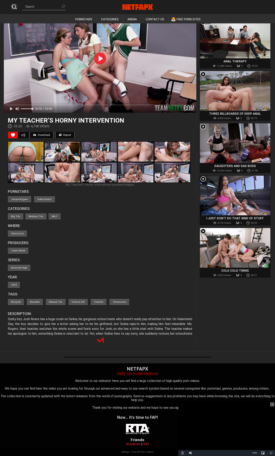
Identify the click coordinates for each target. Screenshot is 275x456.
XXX (146, 444)
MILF (54, 216)
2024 (14, 284)
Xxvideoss (133, 444)
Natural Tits (55, 301)
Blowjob (16, 301)
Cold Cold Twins (235, 270)
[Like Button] (13, 135)
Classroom (17, 233)
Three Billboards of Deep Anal (235, 114)
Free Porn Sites (189, 19)
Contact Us (155, 19)
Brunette (35, 301)
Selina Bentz (44, 199)
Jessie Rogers (19, 199)
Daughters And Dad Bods (235, 166)
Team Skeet (18, 250)
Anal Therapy (235, 61)
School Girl (78, 301)
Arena (132, 19)
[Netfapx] (138, 7)
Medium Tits (36, 216)
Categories (110, 19)
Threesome (119, 301)
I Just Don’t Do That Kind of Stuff (235, 218)
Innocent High (19, 267)
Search (14, 7)
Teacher (98, 301)
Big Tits (15, 216)
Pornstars (83, 19)
